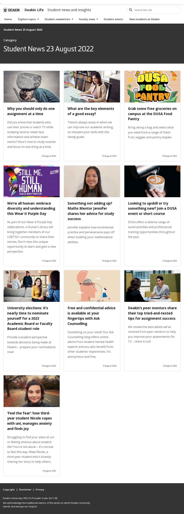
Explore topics (27, 19)
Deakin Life (34, 9)
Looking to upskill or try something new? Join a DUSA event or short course (152, 208)
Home (8, 19)
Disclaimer (25, 489)
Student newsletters (57, 19)
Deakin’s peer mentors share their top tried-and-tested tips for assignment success (152, 313)
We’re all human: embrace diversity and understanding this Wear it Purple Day (31, 208)
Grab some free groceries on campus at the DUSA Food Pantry (152, 113)
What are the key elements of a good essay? (91, 111)
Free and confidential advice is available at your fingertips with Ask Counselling (92, 315)
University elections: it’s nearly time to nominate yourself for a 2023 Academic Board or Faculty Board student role (29, 318)
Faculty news (87, 19)
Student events (113, 19)
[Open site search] (130, 10)
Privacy (40, 489)
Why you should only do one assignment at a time (31, 111)
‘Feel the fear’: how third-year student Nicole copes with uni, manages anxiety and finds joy (29, 421)
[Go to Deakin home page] (11, 10)
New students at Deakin (144, 19)
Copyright (9, 489)
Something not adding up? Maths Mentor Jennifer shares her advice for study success (91, 211)
